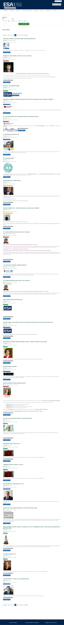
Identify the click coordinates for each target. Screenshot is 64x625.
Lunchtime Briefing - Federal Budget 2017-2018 (13, 483)
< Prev (9, 35)
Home (6, 10)
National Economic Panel (26, 10)
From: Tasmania (5, 304)
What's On (18, 10)
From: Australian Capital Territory (7, 185)
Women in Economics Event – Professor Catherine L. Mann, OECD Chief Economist (21, 208)
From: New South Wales (6, 104)
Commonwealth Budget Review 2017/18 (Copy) (13, 464)
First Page (4, 35)
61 (19, 35)
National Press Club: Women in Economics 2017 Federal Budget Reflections (20, 508)
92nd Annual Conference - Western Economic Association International (19, 38)
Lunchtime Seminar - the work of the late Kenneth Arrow (16, 578)
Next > (22, 35)
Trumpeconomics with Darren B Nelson (12, 180)
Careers (42, 10)
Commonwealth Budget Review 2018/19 (11, 443)
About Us (12, 10)
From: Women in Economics (7, 511)
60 (17, 35)
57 (11, 35)
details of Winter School (11, 252)
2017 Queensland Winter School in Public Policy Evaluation (16, 232)
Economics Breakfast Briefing (10, 366)
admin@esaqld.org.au (19, 411)
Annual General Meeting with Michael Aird (12, 299)
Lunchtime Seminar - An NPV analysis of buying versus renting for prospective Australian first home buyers (28, 322)
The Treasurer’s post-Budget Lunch (11, 134)
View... (7, 52)
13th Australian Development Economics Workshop (14, 265)
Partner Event (16, 20)
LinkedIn (10, 622)
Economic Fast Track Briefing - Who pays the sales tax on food (17, 55)
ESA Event (10, 20)
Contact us (55, 10)
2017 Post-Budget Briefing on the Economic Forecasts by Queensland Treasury (21, 116)
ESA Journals (36, 10)
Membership (48, 10)
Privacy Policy (36, 622)
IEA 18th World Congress (8, 158)
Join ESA (56, 4)
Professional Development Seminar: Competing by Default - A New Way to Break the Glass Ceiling (25, 341)
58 (13, 35)
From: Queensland (5, 121)
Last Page (26, 35)
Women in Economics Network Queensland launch (14, 383)
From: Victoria (5, 346)
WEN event (26, 20)
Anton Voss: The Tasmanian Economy (11, 85)
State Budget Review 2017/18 (9, 554)
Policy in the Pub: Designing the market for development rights (17, 418)
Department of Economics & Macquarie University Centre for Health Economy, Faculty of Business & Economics (28, 99)
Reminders (21, 20)
